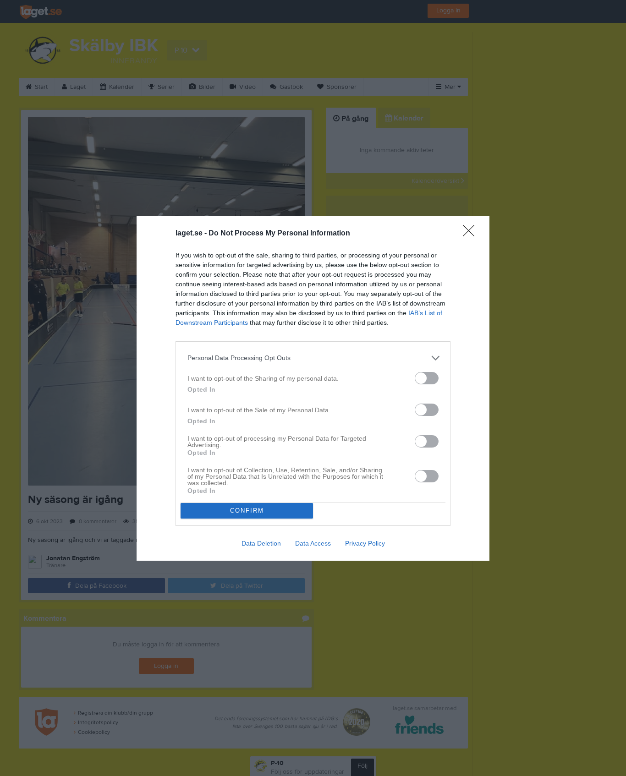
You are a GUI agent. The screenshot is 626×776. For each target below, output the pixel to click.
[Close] (471, 233)
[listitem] (313, 358)
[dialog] (313, 388)
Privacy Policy (365, 543)
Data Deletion (261, 543)
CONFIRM (247, 510)
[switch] (427, 378)
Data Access (313, 543)
